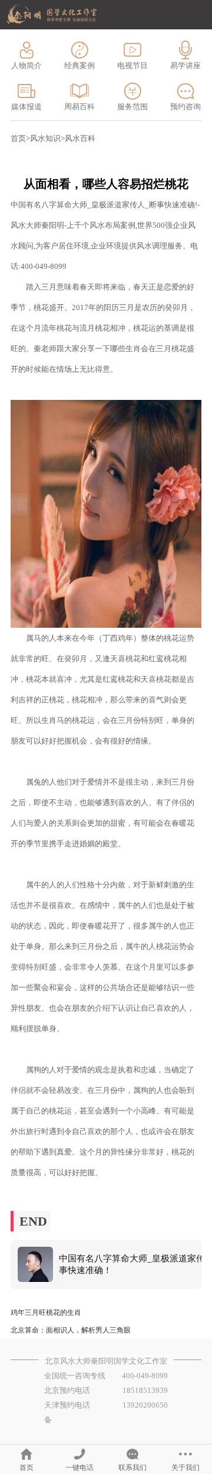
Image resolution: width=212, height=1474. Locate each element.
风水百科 (80, 138)
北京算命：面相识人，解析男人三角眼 (71, 1330)
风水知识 (45, 138)
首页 (18, 138)
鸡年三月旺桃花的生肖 (46, 1312)
